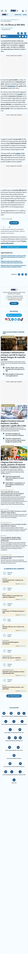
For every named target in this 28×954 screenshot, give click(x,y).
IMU (3, 625)
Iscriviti (14, 303)
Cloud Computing (9, 337)
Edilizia (4, 594)
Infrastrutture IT (9, 405)
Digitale (4, 535)
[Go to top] (25, 949)
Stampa (20, 36)
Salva (23, 36)
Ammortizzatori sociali (8, 670)
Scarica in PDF (26, 36)
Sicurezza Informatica (8, 490)
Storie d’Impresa (8, 446)
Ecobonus (5, 609)
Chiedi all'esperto (15, 696)
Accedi (24, 14)
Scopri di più (18, 14)
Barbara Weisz (22, 583)
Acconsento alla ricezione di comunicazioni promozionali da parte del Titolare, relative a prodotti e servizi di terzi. (13, 231)
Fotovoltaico (6, 640)
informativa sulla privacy (14, 242)
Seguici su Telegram (14, 247)
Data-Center (5, 509)
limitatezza (11, 86)
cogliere (18, 153)
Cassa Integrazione (7, 656)
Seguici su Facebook (15, 315)
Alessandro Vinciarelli (7, 28)
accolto (20, 94)
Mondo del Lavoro (7, 554)
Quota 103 (5, 578)
